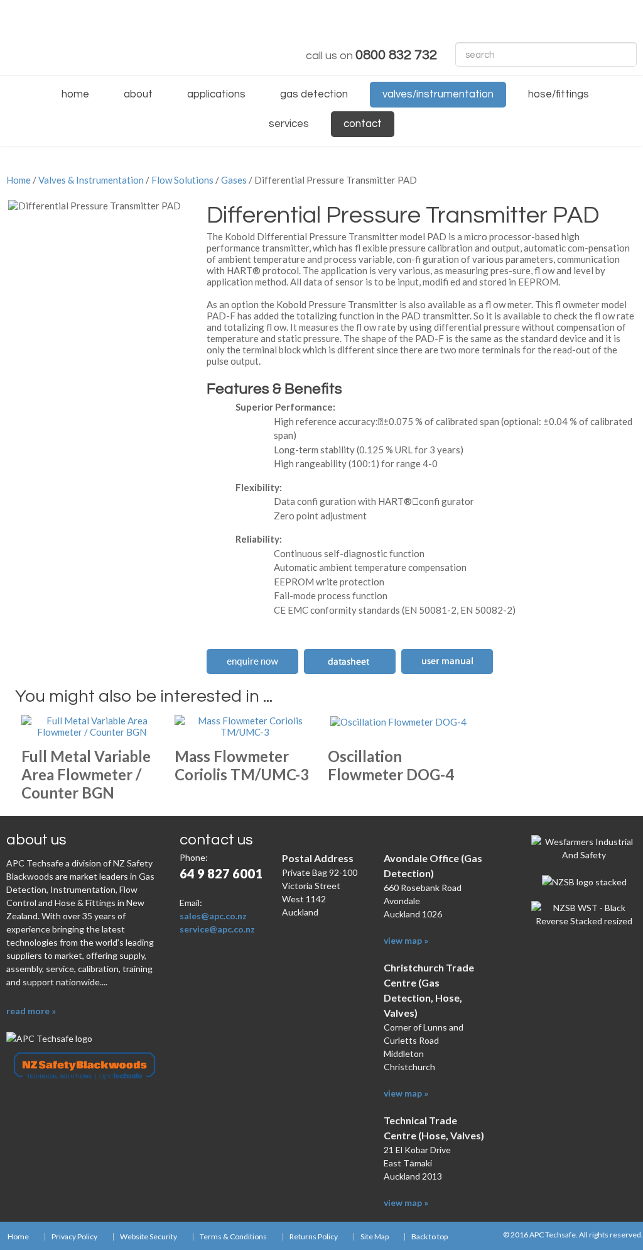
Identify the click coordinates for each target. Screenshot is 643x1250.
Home (75, 94)
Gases (234, 179)
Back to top (429, 1237)
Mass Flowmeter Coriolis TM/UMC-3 (242, 765)
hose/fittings (558, 94)
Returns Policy (313, 1237)
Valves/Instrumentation (438, 94)
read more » (31, 1010)
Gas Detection (314, 94)
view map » (406, 940)
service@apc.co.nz (217, 929)
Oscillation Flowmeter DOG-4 (391, 765)
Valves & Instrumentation (91, 179)
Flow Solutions (182, 179)
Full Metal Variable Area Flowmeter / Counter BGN (86, 774)
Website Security (148, 1237)
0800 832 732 (396, 55)
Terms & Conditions (233, 1237)
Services (289, 124)
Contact (362, 124)
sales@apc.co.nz (213, 915)
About (138, 94)
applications (216, 94)
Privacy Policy (74, 1237)
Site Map (374, 1237)
